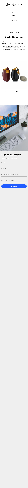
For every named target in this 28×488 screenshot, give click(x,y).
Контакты (14, 18)
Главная (14, 12)
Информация (14, 20)
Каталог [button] (14, 15)
